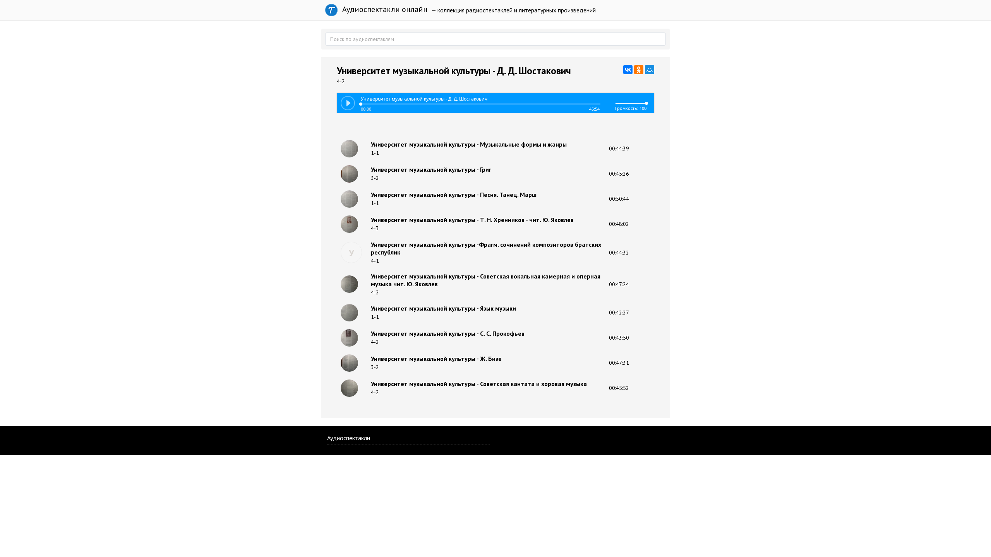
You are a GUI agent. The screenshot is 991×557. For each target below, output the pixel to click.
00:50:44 (619, 198)
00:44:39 (619, 148)
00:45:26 (619, 173)
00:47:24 (619, 284)
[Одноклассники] (638, 69)
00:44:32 (619, 252)
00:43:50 (619, 337)
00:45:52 (619, 387)
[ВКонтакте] (628, 69)
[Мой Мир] (649, 69)
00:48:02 (619, 223)
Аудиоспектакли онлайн (383, 9)
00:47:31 (619, 362)
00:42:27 (619, 312)
